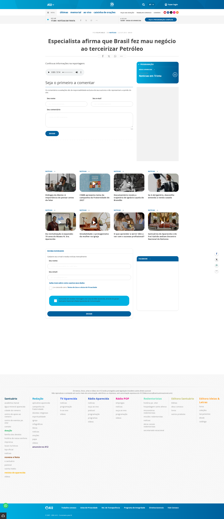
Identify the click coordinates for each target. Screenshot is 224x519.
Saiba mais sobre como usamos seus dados (67, 283)
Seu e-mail (97, 98)
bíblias (174, 403)
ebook (201, 418)
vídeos (7, 476)
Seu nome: (53, 261)
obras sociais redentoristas (149, 425)
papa (34, 439)
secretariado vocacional (154, 430)
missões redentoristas (153, 416)
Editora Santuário (182, 398)
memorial (75, 12)
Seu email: (53, 272)
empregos (120, 403)
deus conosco (177, 406)
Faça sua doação (127, 13)
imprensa (9, 442)
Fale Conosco (173, 508)
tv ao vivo (64, 410)
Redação (37, 398)
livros (173, 410)
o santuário (9, 461)
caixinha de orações (104, 12)
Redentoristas (153, 398)
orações (35, 435)
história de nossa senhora (16, 438)
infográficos (37, 424)
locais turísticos (11, 446)
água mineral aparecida (15, 406)
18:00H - (130, 21)
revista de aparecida (15, 472)
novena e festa (12, 457)
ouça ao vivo (93, 406)
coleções (203, 410)
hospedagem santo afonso (155, 406)
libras (34, 428)
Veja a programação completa (161, 20)
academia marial (12, 403)
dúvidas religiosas (40, 413)
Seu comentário (53, 109)
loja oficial (9, 449)
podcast (91, 410)
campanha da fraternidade (38, 407)
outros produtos (178, 414)
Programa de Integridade (134, 508)
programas (92, 418)
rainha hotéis (10, 468)
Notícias (112, 33)
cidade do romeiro (12, 410)
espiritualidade (39, 416)
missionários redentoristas (149, 411)
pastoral (8, 465)
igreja (34, 420)
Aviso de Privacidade (88, 508)
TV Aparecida (68, 398)
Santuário (11, 398)
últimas (64, 12)
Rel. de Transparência (111, 508)
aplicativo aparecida (41, 403)
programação (66, 406)
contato (157, 13)
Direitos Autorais (156, 508)
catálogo (202, 421)
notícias (8, 453)
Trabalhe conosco (143, 13)
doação (8, 430)
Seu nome (51, 98)
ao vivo (87, 12)
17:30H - (63, 21)
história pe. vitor (151, 403)
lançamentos (204, 414)
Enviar (52, 133)
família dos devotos (13, 434)
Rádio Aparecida (98, 398)
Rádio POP (122, 398)
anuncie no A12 (40, 446)
